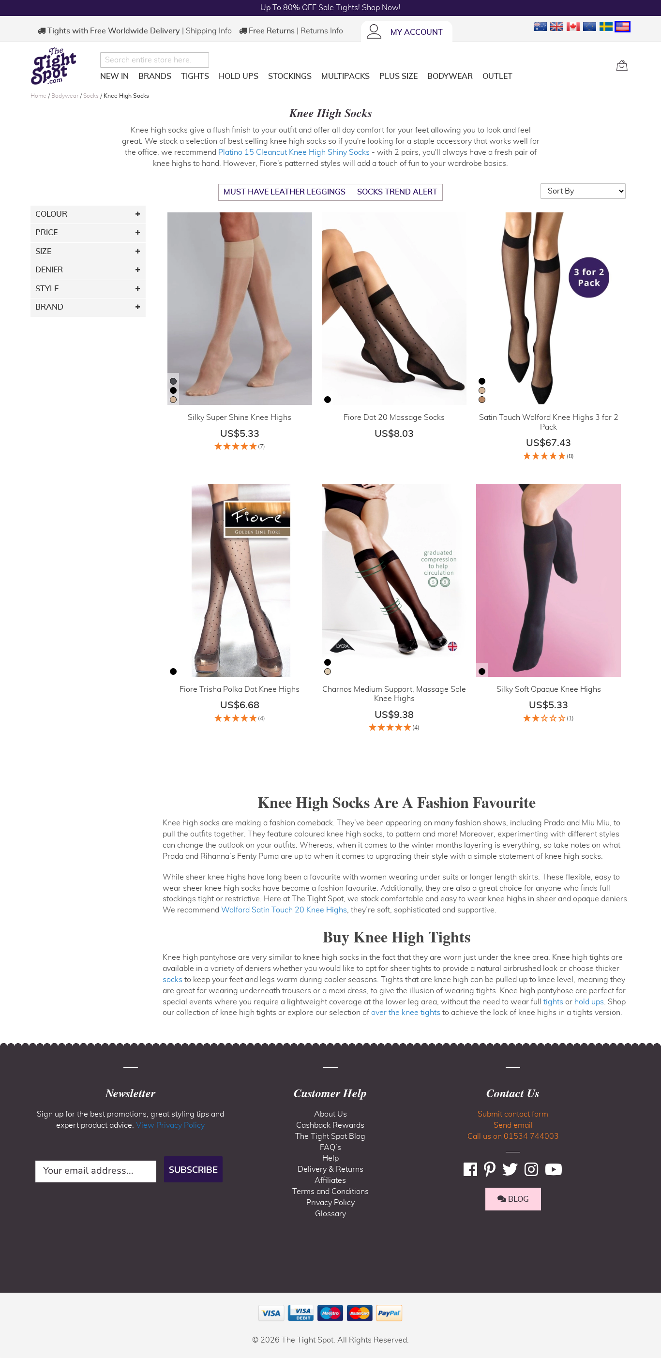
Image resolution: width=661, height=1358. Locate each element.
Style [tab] (47, 289)
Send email (513, 1125)
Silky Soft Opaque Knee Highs (548, 689)
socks (172, 980)
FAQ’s (330, 1147)
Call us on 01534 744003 (513, 1136)
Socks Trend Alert (397, 192)
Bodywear (65, 96)
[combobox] (154, 60)
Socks (91, 96)
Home (39, 96)
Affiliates (330, 1180)
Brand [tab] (49, 307)
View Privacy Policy (170, 1125)
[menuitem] (114, 76)
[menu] (354, 78)
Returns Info (321, 31)
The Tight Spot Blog (330, 1136)
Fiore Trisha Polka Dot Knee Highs (240, 689)
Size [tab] (43, 251)
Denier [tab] (49, 270)
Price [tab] (46, 233)
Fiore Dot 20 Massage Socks (394, 417)
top (11, 1301)
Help (330, 1158)
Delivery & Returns (330, 1169)
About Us (330, 1114)
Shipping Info (209, 31)
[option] (173, 381)
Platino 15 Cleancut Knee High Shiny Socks (294, 152)
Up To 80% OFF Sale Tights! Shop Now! (330, 8)
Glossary (330, 1214)
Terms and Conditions (330, 1191)
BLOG (517, 1199)
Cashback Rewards (330, 1125)
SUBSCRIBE (193, 1169)
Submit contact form (513, 1114)
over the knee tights (405, 1012)
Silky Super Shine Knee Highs (239, 417)
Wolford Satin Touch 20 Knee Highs (284, 910)
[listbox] (173, 391)
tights (553, 1002)
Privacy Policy (330, 1203)
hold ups (589, 1002)
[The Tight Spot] (62, 65)
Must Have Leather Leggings (285, 192)
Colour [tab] (51, 214)
